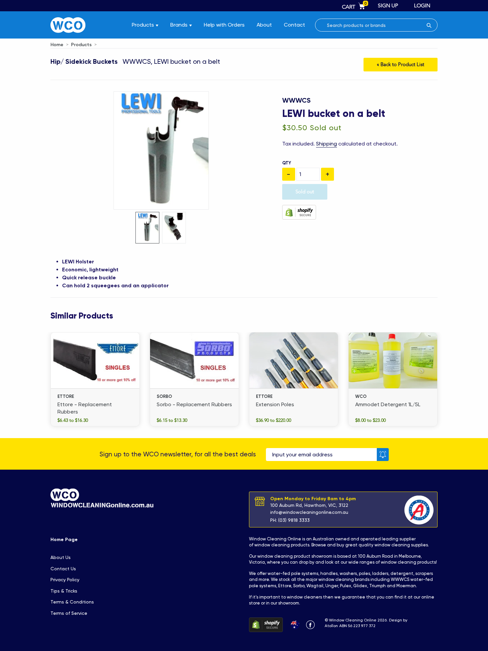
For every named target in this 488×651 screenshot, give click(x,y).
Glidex (360, 585)
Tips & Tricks (63, 591)
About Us (60, 557)
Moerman (406, 585)
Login (422, 5)
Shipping (326, 143)
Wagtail (314, 585)
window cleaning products (281, 544)
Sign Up (388, 5)
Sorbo (298, 585)
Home (56, 44)
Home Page (64, 539)
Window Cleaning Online (275, 538)
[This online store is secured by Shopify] (299, 212)
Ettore (284, 585)
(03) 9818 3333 (294, 520)
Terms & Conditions (72, 601)
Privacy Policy (64, 579)
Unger (331, 585)
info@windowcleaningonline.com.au (309, 512)
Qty (286, 162)
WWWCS (296, 100)
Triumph (377, 585)
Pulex (345, 585)
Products (81, 44)
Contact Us (63, 568)
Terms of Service (68, 613)
